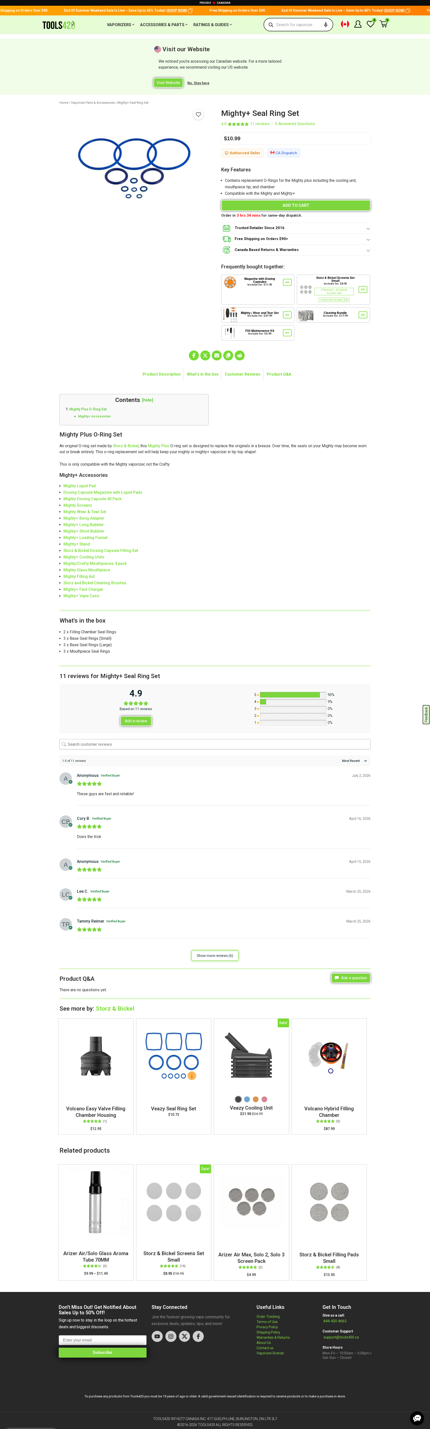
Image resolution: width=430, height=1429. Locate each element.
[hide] (147, 399)
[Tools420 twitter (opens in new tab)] (184, 1336)
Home (63, 102)
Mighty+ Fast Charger (83, 589)
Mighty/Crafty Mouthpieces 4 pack (95, 563)
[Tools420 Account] (358, 26)
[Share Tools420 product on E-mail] (217, 355)
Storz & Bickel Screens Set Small (335, 279)
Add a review (136, 721)
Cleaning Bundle (335, 312)
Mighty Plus (158, 445)
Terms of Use (267, 1322)
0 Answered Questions (295, 123)
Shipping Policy (268, 1332)
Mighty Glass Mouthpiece (87, 570)
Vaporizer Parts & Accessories (93, 102)
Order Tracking (268, 1317)
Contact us (265, 1348)
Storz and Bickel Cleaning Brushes (94, 583)
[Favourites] (198, 114)
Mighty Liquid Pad (79, 486)
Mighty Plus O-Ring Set (88, 409)
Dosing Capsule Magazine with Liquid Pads (102, 492)
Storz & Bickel (126, 445)
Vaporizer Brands (270, 1353)
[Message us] (417, 1418)
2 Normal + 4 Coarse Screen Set (334, 291)
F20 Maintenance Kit (259, 330)
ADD (287, 282)
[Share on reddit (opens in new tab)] (240, 355)
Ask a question (353, 978)
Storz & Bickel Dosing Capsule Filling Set (100, 550)
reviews (259, 123)
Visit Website (168, 82)
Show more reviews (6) (215, 956)
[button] (177, 10)
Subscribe (102, 1352)
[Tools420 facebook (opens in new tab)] (198, 1336)
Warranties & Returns (273, 1337)
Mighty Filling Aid (79, 576)
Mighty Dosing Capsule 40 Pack (92, 498)
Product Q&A (279, 374)
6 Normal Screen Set (334, 299)
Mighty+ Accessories (94, 416)
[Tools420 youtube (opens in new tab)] (157, 1336)
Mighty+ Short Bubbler (83, 531)
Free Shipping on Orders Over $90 (224, 10)
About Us (264, 1343)
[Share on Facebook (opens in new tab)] (194, 355)
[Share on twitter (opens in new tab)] (205, 355)
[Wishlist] (371, 26)
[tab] (161, 374)
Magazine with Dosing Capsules (259, 280)
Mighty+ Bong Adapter (83, 518)
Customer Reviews (243, 374)
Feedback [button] (426, 714)
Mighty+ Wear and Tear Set (260, 312)
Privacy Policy (267, 1327)
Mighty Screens (77, 505)
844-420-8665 (334, 1321)
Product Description (162, 374)
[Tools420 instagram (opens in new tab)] (170, 1336)
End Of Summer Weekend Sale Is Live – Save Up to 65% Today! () (112, 10)
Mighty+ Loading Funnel (85, 537)
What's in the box (202, 374)
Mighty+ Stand (77, 544)
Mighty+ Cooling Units (84, 557)
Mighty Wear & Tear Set (84, 511)
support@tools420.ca (341, 1337)
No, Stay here (198, 83)
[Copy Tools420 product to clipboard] (228, 355)
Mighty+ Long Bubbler (83, 524)
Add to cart (296, 205)
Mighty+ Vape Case (81, 595)
